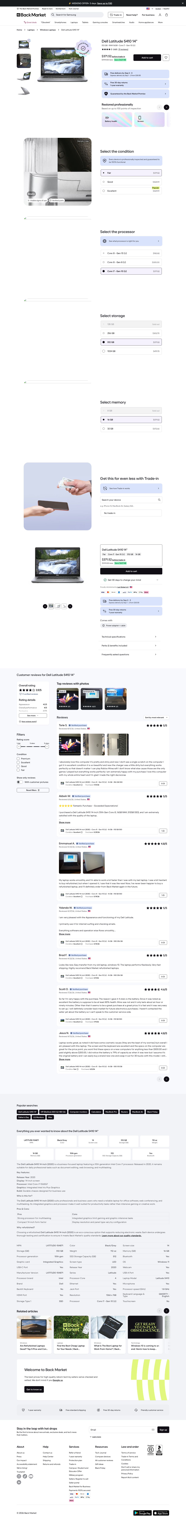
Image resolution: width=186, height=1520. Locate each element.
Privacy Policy (127, 1473)
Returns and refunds (51, 1464)
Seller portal (74, 1482)
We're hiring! (22, 1468)
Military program (76, 1475)
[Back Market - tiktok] (25, 1476)
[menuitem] (60, 22)
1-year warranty (75, 1456)
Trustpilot (21, 1472)
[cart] (166, 15)
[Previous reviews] (159, 1079)
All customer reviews (104, 1460)
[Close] (183, 3)
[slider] (19, 746)
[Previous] (45, 606)
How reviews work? (29, 721)
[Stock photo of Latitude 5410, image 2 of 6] (24, 76)
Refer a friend (75, 1452)
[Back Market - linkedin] (19, 1482)
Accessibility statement (27, 1464)
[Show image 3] (64, 606)
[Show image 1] (51, 606)
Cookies (124, 1463)
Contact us (47, 1452)
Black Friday (100, 1468)
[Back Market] (31, 14)
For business (148, 14)
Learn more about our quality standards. (122, 1235)
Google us (58, 1380)
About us (21, 1452)
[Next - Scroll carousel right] (166, 107)
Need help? (132, 14)
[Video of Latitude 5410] (24, 61)
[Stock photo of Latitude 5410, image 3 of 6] (24, 91)
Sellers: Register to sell (78, 1479)
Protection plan (75, 1460)
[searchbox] (79, 14)
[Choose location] (150, 9)
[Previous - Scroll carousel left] (159, 107)
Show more (64, 822)
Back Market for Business (79, 1486)
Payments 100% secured (79, 1490)
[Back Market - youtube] (31, 1476)
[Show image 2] (57, 606)
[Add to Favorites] (166, 57)
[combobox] (131, 500)
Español (166, 9)
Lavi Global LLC (123, 587)
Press (19, 1456)
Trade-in (72, 1464)
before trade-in (118, 56)
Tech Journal (100, 1452)
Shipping (47, 1460)
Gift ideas (99, 1464)
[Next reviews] (166, 1079)
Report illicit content (130, 1477)
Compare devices (103, 1456)
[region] (135, 120)
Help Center (48, 1456)
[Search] (53, 15)
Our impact (22, 1460)
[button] (83, 48)
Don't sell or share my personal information (130, 1468)
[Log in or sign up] (160, 15)
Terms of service (128, 1452)
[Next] (70, 606)
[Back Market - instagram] (19, 1476)
